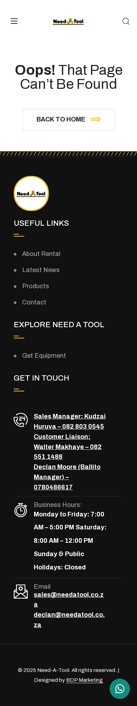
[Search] (126, 22)
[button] (68, 120)
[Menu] (14, 21)
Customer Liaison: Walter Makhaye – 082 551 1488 (68, 447)
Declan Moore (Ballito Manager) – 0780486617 (67, 477)
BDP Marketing (84, 680)
